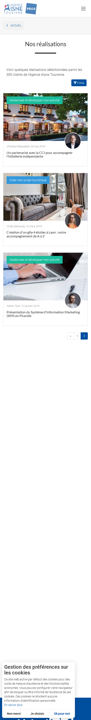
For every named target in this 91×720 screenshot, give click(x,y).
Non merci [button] (14, 713)
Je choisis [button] (37, 713)
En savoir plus (13, 705)
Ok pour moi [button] (62, 713)
